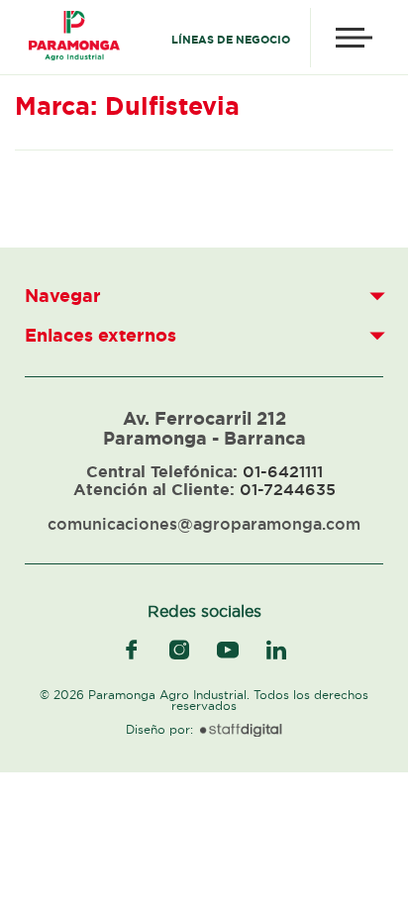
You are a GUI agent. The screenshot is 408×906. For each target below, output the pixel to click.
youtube (228, 649)
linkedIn (276, 649)
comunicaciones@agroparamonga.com (204, 524)
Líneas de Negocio (230, 40)
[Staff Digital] (241, 731)
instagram (179, 649)
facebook (132, 649)
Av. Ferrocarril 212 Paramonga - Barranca (204, 428)
